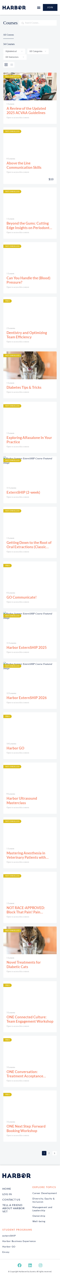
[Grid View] (6, 65)
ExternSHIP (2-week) (23, 492)
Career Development (44, 1193)
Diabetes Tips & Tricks (24, 387)
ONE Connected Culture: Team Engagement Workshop (30, 1019)
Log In (7, 1194)
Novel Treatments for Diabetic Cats (24, 964)
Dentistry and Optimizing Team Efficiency (27, 334)
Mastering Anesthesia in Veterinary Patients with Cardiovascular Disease (26, 855)
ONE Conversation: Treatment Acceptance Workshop (25, 1074)
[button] (38, 7)
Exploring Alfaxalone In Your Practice (29, 439)
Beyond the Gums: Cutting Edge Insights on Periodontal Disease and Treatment (29, 225)
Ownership (38, 1215)
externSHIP (9, 1235)
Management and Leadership (42, 1209)
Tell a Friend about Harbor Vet (13, 1208)
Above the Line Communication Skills (24, 165)
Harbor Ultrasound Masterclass (22, 800)
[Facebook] (20, 1265)
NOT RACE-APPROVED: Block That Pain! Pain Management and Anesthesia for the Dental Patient (30, 910)
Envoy (6, 1252)
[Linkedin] (30, 1265)
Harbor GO (15, 748)
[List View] (11, 65)
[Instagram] (40, 1265)
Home (6, 1188)
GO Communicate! (22, 597)
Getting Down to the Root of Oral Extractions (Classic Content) (29, 544)
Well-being (38, 1221)
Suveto (33, 1271)
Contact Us (11, 1199)
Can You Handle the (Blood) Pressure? (28, 280)
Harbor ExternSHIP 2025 (27, 647)
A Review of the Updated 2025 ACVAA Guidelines (26, 110)
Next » (54, 1153)
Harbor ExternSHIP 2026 (27, 698)
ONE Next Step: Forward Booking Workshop (26, 1128)
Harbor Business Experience (19, 1241)
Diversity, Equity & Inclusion (43, 1200)
